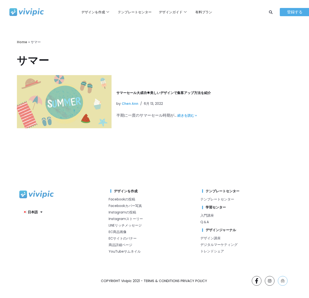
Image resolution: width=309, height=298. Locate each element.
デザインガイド (171, 12)
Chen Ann (130, 103)
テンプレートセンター (135, 12)
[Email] (283, 281)
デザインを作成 (93, 12)
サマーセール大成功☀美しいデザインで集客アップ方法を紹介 (163, 92)
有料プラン (203, 12)
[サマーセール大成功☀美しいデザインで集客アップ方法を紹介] (64, 101)
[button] (32, 212)
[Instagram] (269, 281)
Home (22, 42)
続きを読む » (187, 115)
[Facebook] (256, 281)
